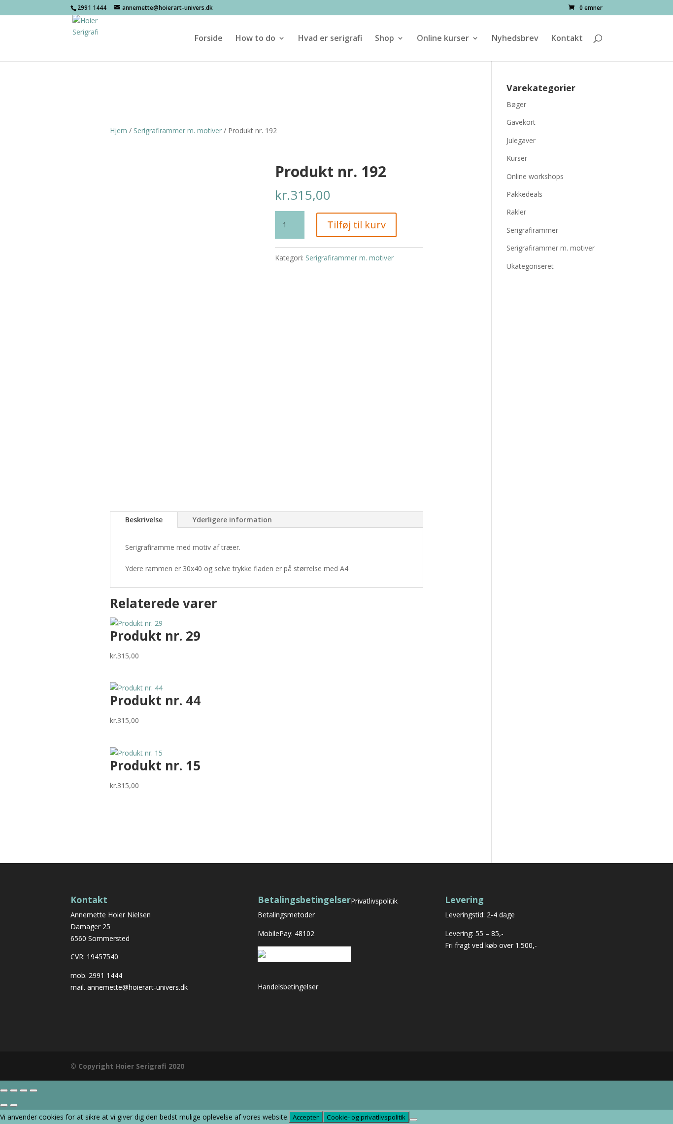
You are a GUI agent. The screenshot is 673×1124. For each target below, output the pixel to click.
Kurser (516, 158)
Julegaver (521, 140)
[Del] (24, 1090)
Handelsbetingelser (288, 986)
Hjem (118, 130)
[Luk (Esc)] (33, 1090)
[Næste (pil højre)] (14, 1105)
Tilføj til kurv (356, 224)
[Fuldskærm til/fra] (14, 1090)
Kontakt (567, 39)
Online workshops (535, 176)
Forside (209, 39)
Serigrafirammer (532, 230)
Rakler (516, 212)
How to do (255, 39)
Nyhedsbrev (515, 39)
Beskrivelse (144, 519)
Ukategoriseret (530, 266)
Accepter (306, 1117)
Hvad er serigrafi (330, 39)
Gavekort (521, 122)
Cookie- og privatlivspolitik (366, 1117)
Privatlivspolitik (374, 901)
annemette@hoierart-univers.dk (137, 987)
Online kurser (443, 39)
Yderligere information (232, 519)
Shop (384, 39)
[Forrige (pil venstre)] (4, 1105)
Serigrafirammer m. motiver (178, 130)
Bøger (516, 104)
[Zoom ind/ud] (4, 1090)
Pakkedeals (524, 194)
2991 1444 (105, 975)
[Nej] (413, 1119)
